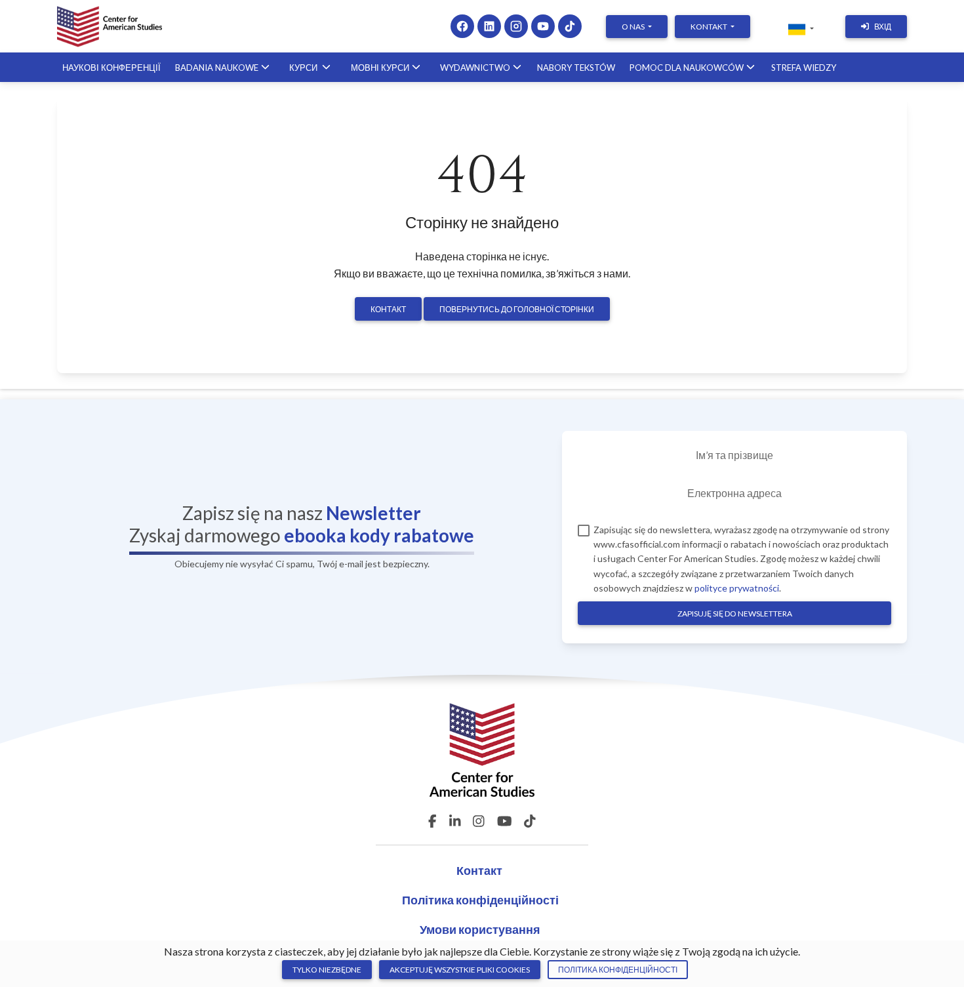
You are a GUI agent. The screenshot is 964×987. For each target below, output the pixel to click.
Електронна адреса (734, 493)
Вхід (882, 26)
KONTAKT (710, 26)
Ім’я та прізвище (734, 455)
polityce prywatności (736, 588)
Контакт (388, 309)
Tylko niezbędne (326, 970)
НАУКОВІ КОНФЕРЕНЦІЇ (111, 67)
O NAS (634, 26)
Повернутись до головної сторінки (516, 309)
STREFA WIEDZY (803, 67)
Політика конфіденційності (480, 900)
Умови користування (480, 929)
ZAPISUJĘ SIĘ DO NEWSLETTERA (734, 613)
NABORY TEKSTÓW (576, 67)
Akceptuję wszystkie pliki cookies (460, 970)
